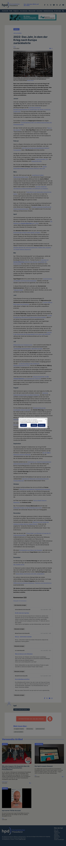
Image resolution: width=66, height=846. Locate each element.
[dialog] (33, 423)
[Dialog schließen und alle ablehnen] (46, 419)
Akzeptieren (41, 425)
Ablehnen (34, 425)
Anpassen (23, 425)
